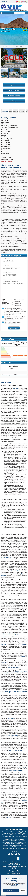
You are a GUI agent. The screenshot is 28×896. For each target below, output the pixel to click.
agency (22, 656)
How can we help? (7, 280)
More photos (17, 305)
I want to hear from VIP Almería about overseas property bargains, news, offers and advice (15, 318)
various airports (13, 631)
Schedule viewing (18, 300)
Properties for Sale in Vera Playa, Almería (14, 833)
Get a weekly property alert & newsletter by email (12, 323)
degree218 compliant (16, 770)
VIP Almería (16, 388)
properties (5, 662)
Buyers (5, 637)
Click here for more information (17, 885)
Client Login (4, 1)
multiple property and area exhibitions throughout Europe (14, 672)
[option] (14, 73)
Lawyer (24, 644)
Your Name (6, 258)
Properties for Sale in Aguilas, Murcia (14, 843)
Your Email (6, 265)
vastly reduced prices (13, 667)
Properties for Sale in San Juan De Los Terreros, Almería (14, 837)
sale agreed (22, 767)
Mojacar (8, 735)
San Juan (15, 735)
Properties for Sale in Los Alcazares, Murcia (14, 835)
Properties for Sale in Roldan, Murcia (14, 839)
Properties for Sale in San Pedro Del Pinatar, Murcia (14, 845)
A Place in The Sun (6, 557)
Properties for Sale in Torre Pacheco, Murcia (14, 848)
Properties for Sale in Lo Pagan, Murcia (14, 841)
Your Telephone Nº (7, 272)
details (9, 817)
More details (17, 303)
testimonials (11, 718)
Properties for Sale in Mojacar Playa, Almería (14, 832)
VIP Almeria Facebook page (10, 634)
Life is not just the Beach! (16, 750)
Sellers (13, 637)
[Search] (26, 13)
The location (17, 301)
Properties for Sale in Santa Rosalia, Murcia (14, 842)
